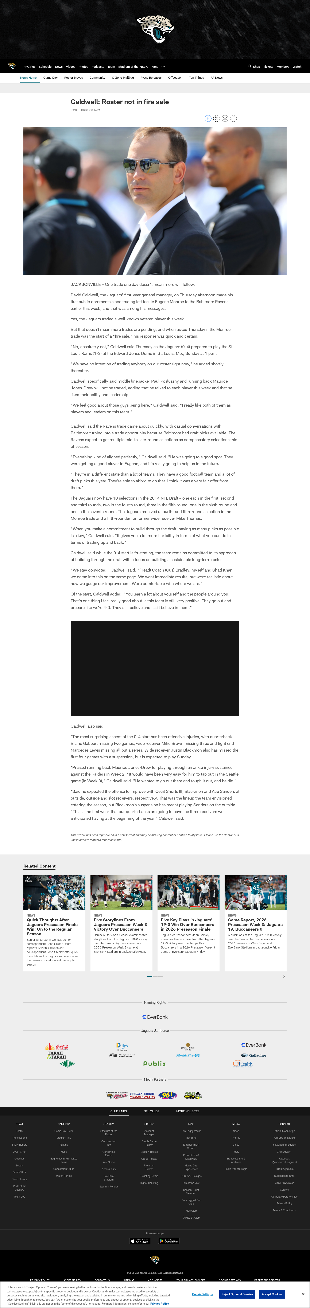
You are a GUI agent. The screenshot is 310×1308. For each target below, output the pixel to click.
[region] (155, 1294)
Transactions (19, 1137)
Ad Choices (155, 1280)
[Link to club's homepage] (12, 66)
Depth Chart (19, 1151)
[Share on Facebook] (208, 120)
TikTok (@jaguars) (284, 1168)
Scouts (20, 1165)
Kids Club (191, 1210)
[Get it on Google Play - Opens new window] (169, 1243)
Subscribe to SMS (284, 1175)
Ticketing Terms (149, 1175)
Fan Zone (191, 1137)
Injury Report (19, 1144)
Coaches (19, 1158)
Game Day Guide (63, 1130)
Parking (63, 1144)
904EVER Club (191, 1217)
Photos (236, 1137)
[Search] (249, 66)
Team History (19, 1179)
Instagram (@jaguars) (284, 1144)
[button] (155, 668)
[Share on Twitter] (216, 120)
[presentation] (285, 977)
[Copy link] (233, 118)
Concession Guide (63, 1168)
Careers (284, 1189)
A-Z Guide (109, 1162)
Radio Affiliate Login (236, 1168)
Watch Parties (64, 1175)
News (236, 1130)
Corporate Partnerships (284, 1196)
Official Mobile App (284, 1130)
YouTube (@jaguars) (284, 1137)
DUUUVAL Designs (191, 1175)
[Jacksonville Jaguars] (155, 1260)
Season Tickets (149, 1151)
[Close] (303, 1294)
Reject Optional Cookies (237, 1294)
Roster (19, 1130)
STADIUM (109, 1123)
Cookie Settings (230, 1280)
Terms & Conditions (284, 1210)
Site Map (129, 1280)
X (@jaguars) (284, 1151)
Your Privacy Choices (190, 1280)
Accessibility (109, 1168)
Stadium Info (64, 1137)
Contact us (102, 1280)
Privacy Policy (284, 1203)
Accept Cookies (272, 1294)
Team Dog (19, 1196)
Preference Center (267, 1280)
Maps (64, 1151)
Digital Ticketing (149, 1182)
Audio (236, 1151)
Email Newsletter (284, 1182)
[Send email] (225, 120)
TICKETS (149, 1123)
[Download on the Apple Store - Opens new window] (140, 1241)
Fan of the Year (191, 1182)
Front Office (19, 1172)
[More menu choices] (163, 66)
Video (236, 1144)
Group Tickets (149, 1158)
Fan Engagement (191, 1130)
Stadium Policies (109, 1186)
